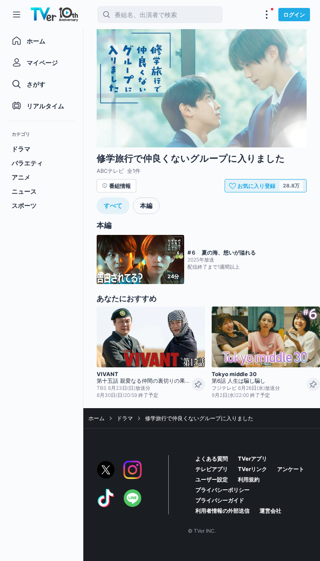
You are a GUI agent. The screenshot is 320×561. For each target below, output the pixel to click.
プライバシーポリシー (222, 489)
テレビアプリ (211, 469)
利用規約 (249, 479)
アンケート (290, 469)
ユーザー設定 (211, 479)
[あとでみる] (198, 384)
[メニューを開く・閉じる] (266, 14)
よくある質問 (211, 458)
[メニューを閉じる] (16, 14)
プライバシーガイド (219, 500)
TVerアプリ (252, 458)
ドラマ (125, 418)
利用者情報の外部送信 (222, 510)
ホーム (96, 418)
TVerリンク (252, 469)
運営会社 (270, 510)
